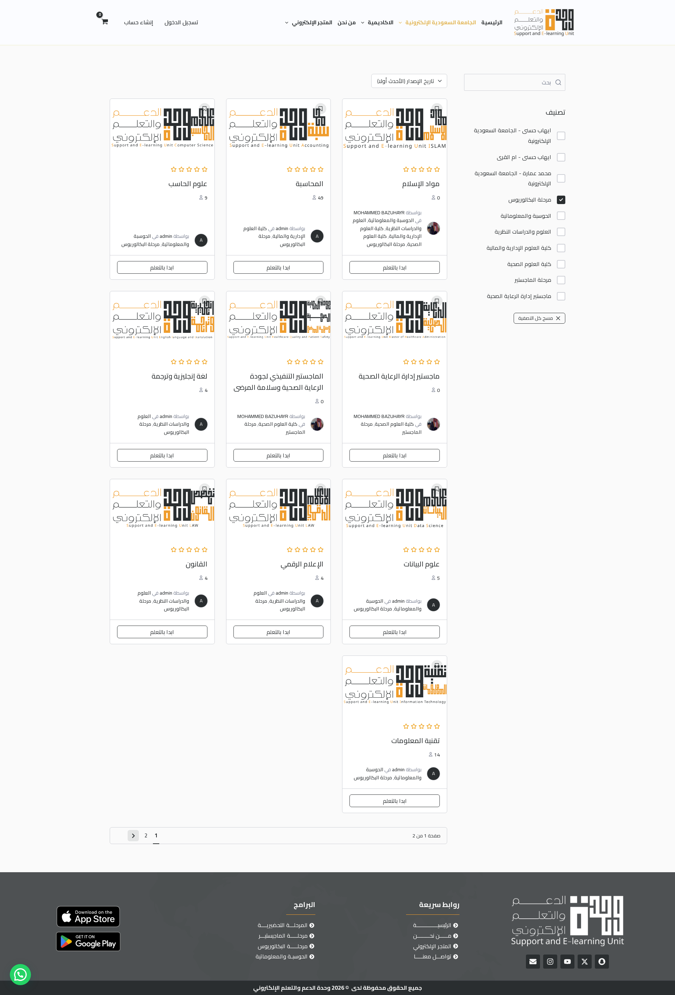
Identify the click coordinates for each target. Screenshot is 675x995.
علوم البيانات (422, 563)
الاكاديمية (380, 22)
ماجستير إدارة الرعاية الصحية (519, 296)
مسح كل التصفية (535, 318)
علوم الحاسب (187, 183)
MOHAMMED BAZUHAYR (379, 212)
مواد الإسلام (421, 183)
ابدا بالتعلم (395, 267)
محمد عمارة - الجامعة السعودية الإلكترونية (513, 178)
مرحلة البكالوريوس (529, 200)
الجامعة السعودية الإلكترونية (440, 22)
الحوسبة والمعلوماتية (526, 216)
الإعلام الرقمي (302, 563)
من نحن (347, 22)
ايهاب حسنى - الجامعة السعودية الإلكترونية (512, 135)
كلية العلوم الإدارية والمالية (519, 248)
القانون (196, 563)
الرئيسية (491, 22)
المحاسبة (309, 183)
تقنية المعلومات (415, 740)
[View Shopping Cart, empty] (104, 22)
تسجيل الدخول (181, 22)
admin (282, 228)
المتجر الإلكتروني (312, 22)
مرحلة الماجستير (533, 280)
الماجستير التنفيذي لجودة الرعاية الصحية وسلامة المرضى (278, 381)
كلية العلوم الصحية (529, 264)
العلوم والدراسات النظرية (523, 232)
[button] (402, 22)
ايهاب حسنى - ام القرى (524, 157)
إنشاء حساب (138, 22)
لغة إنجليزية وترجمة (179, 375)
